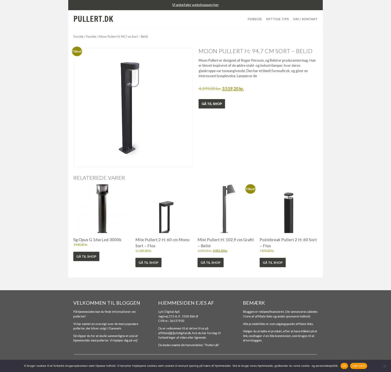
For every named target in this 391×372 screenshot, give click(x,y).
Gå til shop (212, 104)
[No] (384, 366)
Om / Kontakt (305, 19)
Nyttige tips (277, 19)
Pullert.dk (93, 18)
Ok (344, 365)
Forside (255, 19)
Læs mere (358, 365)
